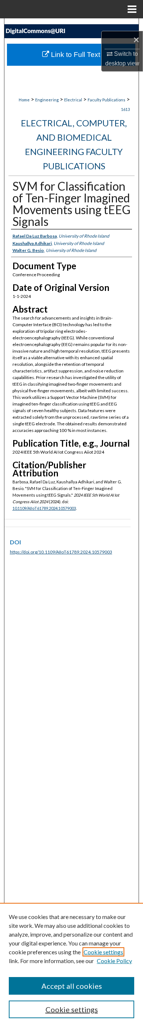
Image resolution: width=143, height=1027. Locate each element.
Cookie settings (103, 951)
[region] (71, 965)
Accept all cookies (71, 985)
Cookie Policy (114, 960)
